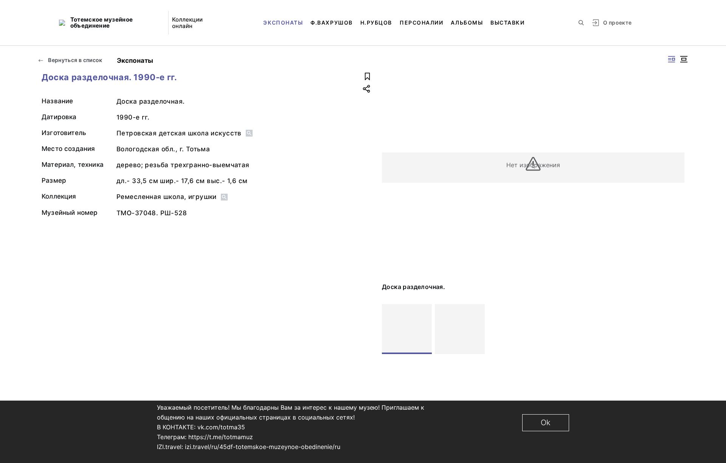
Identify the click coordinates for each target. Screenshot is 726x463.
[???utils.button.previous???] (391, 329)
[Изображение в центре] (684, 59)
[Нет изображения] (407, 329)
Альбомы (467, 22)
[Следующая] (675, 329)
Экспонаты (283, 22)
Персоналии (421, 22)
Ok (546, 422)
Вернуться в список (74, 60)
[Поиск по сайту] (581, 23)
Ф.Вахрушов (331, 22)
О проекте (617, 22)
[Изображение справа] (672, 59)
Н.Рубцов (376, 22)
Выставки (507, 22)
